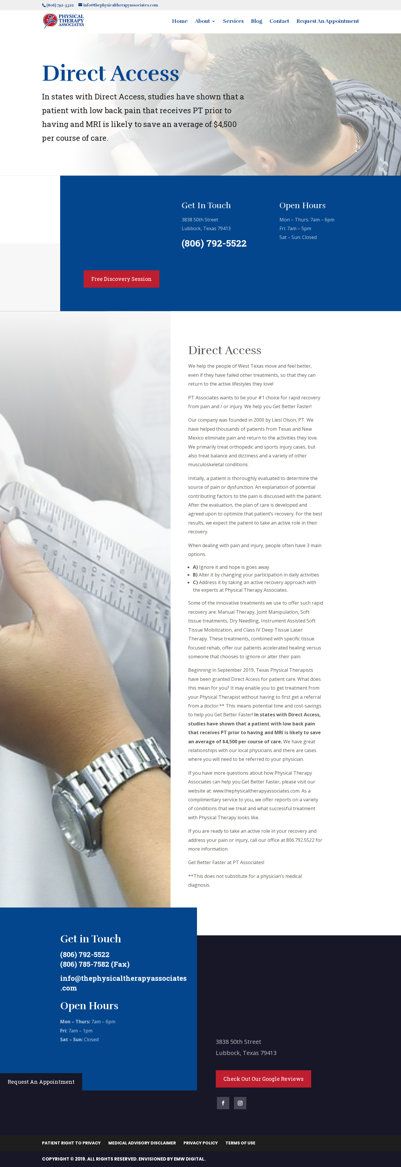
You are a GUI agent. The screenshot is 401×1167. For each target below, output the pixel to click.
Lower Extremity (108, 239)
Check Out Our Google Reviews (263, 1078)
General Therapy (108, 254)
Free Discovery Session (121, 278)
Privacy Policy (200, 1143)
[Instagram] (240, 1103)
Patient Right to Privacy (71, 1143)
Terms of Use (240, 1143)
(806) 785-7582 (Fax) (94, 964)
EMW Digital (189, 1159)
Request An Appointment (327, 21)
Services (233, 21)
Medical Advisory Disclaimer (142, 1143)
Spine (92, 224)
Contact (279, 21)
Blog (256, 21)
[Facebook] (223, 1103)
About (202, 21)
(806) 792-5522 (214, 243)
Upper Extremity (108, 209)
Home (180, 21)
